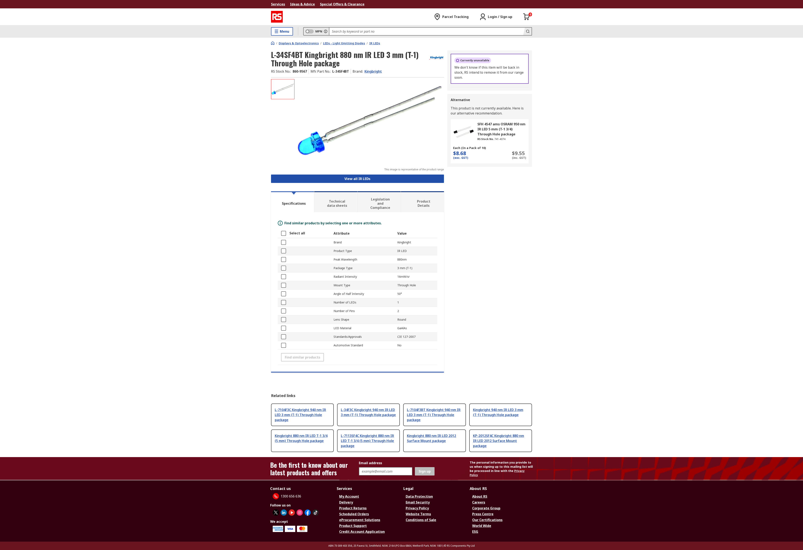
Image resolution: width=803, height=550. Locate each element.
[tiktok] (315, 512)
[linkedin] (284, 512)
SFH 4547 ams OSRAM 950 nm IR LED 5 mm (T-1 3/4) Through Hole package (501, 129)
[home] (272, 43)
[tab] (292, 201)
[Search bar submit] (527, 31)
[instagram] (300, 512)
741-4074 (499, 139)
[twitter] (276, 512)
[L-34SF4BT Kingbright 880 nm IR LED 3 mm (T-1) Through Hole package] (369, 121)
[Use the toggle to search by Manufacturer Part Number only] (325, 31)
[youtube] (292, 512)
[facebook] (307, 512)
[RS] (277, 17)
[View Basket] (526, 17)
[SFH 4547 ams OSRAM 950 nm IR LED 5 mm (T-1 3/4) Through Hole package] (463, 132)
